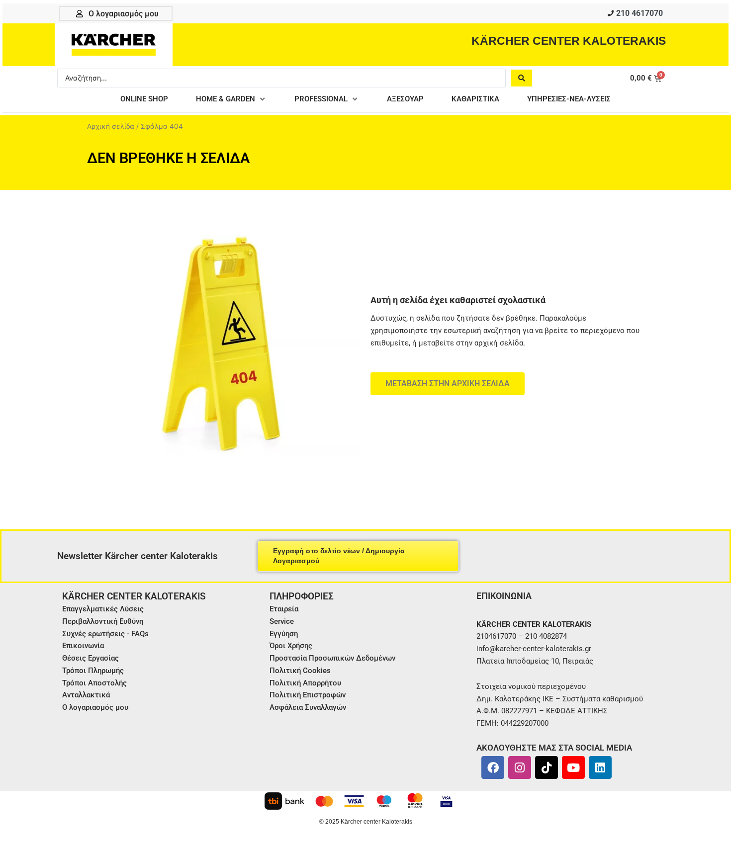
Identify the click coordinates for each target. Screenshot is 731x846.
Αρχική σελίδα (110, 126)
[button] (231, 99)
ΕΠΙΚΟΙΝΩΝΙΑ (504, 596)
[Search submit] (521, 78)
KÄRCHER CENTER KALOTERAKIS (568, 40)
